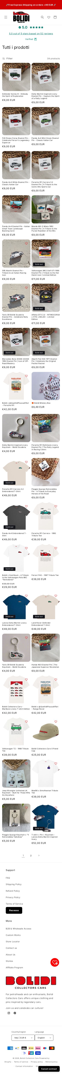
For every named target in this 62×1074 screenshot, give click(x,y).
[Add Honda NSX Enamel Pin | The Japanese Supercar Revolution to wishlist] (55, 637)
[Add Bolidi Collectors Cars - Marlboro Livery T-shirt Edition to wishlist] (26, 679)
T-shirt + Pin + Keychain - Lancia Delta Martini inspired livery (44, 837)
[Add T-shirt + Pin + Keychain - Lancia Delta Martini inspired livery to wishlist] (55, 807)
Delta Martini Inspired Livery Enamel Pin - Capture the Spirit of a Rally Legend (46, 96)
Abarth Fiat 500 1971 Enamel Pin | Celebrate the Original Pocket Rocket (44, 361)
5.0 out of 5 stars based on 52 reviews (31, 33)
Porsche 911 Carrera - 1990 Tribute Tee (44, 534)
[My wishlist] (49, 17)
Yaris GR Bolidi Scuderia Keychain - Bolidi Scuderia (14, 666)
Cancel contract (49, 1069)
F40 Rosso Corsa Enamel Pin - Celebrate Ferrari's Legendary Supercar (15, 140)
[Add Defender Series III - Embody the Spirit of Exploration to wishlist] (26, 66)
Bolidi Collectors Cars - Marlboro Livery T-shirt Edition (16, 708)
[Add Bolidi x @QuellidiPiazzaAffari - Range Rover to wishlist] (55, 679)
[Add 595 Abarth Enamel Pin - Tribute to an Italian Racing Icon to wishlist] (26, 243)
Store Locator (13, 941)
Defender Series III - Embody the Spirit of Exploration (15, 95)
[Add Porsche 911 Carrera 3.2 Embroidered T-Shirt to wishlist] (26, 462)
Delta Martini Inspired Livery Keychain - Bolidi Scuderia (15, 446)
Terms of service (21, 1062)
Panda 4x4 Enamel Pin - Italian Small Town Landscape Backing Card (16, 228)
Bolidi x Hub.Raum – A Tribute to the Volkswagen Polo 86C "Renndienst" (15, 577)
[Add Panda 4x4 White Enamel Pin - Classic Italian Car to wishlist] (26, 155)
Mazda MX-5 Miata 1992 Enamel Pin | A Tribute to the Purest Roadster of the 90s (44, 228)
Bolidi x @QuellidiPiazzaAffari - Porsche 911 (15, 404)
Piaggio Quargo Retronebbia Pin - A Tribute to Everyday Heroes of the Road (44, 491)
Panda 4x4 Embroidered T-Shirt (14, 534)
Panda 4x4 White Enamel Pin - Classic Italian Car (16, 183)
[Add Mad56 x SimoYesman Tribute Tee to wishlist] (55, 763)
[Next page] (39, 855)
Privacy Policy (13, 897)
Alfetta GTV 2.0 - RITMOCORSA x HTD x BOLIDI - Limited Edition (46, 317)
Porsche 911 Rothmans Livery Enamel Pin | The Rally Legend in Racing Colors (45, 447)
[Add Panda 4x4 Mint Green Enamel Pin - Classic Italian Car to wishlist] (55, 111)
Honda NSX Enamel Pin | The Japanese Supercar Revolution (45, 666)
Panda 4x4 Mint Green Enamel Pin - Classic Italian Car (45, 139)
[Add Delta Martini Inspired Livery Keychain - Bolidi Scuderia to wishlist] (26, 418)
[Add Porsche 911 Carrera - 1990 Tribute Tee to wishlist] (55, 506)
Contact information (24, 1066)
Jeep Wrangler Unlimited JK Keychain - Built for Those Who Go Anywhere (16, 792)
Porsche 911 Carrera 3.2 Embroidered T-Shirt (13, 490)
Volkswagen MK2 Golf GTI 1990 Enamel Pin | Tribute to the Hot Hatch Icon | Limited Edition (45, 272)
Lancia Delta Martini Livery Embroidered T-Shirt (14, 624)
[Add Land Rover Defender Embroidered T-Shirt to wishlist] (55, 595)
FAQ (8, 878)
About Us (10, 954)
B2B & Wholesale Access (18, 928)
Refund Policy (13, 891)
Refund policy (51, 1062)
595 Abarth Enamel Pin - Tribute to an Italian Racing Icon (14, 272)
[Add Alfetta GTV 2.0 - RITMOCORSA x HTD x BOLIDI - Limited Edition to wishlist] (55, 287)
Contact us (11, 948)
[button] (6, 17)
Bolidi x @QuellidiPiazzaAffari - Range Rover (45, 708)
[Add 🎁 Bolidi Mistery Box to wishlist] (55, 376)
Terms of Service (14, 904)
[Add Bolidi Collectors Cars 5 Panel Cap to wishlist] (55, 721)
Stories (9, 961)
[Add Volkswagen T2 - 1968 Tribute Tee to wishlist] (26, 721)
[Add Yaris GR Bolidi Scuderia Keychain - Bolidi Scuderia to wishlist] (26, 637)
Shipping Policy (14, 884)
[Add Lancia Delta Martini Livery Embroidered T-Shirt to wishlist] (26, 595)
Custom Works (13, 935)
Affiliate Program (14, 967)
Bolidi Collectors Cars (29, 1058)
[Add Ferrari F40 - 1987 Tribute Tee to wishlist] (55, 548)
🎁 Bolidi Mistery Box (41, 403)
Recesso (14, 910)
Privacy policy (37, 1062)
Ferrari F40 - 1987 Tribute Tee (45, 575)
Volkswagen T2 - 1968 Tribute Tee (15, 750)
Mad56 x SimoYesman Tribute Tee (45, 791)
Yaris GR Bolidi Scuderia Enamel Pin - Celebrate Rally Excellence (15, 317)
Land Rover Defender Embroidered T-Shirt (41, 624)
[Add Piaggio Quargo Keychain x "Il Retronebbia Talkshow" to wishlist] (26, 807)
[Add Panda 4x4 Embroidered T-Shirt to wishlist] (26, 506)
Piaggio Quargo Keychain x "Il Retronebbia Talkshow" (15, 836)
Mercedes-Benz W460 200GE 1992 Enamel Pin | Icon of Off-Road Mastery (15, 361)
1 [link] (23, 855)
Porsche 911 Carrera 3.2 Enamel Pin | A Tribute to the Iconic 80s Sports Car (44, 184)
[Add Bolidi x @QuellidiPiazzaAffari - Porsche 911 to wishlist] (26, 376)
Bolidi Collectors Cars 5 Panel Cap (45, 750)
